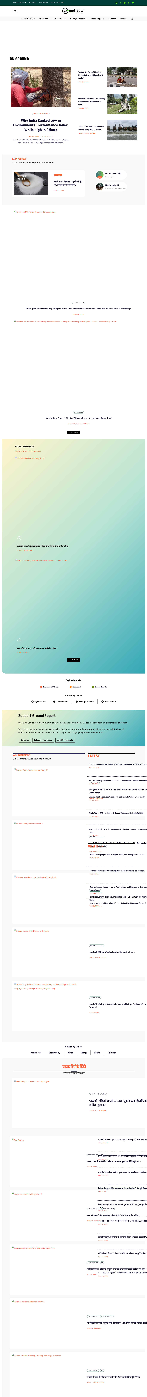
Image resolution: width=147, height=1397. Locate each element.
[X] (120, 2)
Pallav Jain (24, 652)
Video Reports (97, 19)
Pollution (112, 1052)
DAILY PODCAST (19, 159)
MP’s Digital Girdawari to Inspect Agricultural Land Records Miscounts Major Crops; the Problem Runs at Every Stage (78, 308)
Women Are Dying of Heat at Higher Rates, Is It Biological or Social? (91, 75)
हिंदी (104, 1094)
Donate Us (32, 3)
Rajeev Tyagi (78, 314)
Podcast (112, 19)
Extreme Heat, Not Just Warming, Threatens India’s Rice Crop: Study (117, 797)
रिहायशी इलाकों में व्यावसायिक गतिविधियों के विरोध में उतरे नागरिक (42, 546)
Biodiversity (54, 1052)
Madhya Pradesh (86, 701)
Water (70, 1052)
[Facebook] (128, 2)
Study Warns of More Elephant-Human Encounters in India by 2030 (116, 813)
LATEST (94, 756)
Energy (84, 1052)
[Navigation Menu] (15, 11)
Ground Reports (101, 687)
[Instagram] (124, 2)
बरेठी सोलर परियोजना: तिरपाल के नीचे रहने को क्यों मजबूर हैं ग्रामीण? (122, 1253)
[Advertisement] (73, 37)
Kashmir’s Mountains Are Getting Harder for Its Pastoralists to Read (91, 101)
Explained (77, 687)
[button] (34, 18)
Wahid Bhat (34, 136)
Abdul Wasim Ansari (87, 133)
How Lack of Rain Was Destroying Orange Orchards (112, 952)
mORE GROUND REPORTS (21, 755)
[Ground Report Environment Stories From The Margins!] (73, 11)
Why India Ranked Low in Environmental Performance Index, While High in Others (41, 125)
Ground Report (96, 893)
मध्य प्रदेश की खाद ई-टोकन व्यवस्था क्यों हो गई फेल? (37, 648)
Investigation (78, 302)
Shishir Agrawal (26, 550)
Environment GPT (57, 3)
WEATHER (95, 846)
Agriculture (40, 701)
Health (97, 1052)
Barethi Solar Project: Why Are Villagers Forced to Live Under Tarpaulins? (79, 418)
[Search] (132, 19)
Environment (62, 701)
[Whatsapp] (116, 2)
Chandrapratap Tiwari (78, 424)
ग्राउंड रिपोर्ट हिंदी (74, 1066)
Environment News (41, 114)
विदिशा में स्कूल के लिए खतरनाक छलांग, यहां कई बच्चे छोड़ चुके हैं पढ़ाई (113, 1377)
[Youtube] (132, 2)
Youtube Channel (19, 3)
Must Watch (110, 701)
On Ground (44, 19)
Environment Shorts (50, 687)
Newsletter (43, 3)
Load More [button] (73, 432)
